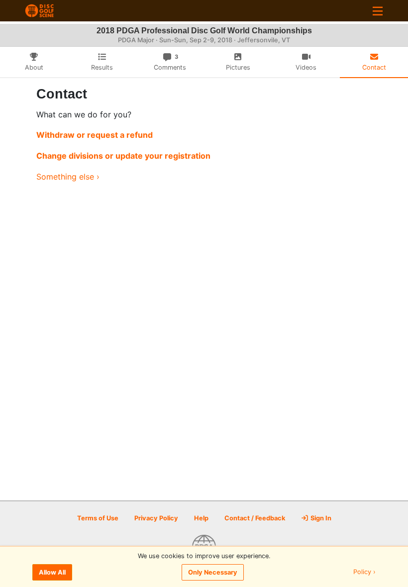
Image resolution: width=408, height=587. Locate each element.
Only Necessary (212, 572)
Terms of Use (97, 518)
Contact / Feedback (254, 518)
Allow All (52, 572)
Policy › (364, 572)
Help (201, 518)
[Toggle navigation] (377, 10)
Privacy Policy (156, 518)
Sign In (320, 518)
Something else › (68, 177)
